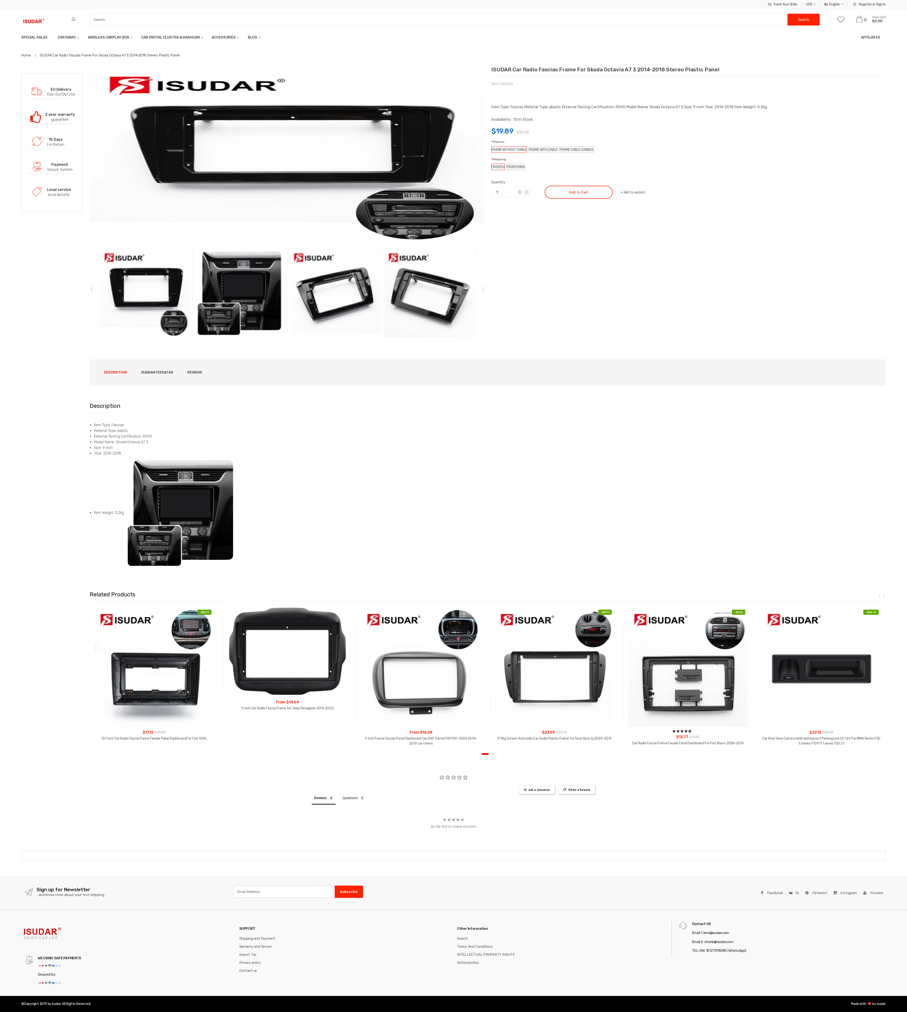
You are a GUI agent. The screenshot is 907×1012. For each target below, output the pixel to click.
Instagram (848, 893)
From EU (498, 167)
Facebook (774, 893)
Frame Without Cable (509, 150)
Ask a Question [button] (539, 790)
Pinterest (819, 893)
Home (26, 55)
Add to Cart (578, 192)
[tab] (157, 372)
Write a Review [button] (579, 790)
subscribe (349, 892)
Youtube (876, 893)
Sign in (881, 4)
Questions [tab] (350, 798)
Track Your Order (785, 4)
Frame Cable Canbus (577, 150)
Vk (797, 893)
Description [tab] (115, 372)
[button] (682, 731)
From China (516, 167)
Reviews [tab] (194, 372)
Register (865, 4)
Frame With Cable (543, 150)
